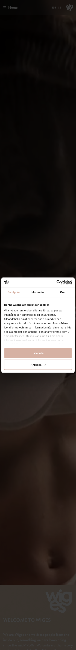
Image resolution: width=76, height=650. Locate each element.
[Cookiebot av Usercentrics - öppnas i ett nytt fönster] (56, 282)
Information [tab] (38, 292)
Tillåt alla (37, 353)
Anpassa (36, 364)
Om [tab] (62, 292)
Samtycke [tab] (14, 292)
